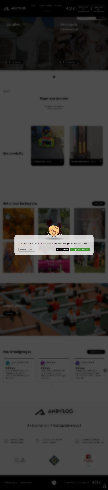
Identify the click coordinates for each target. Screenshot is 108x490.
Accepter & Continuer (80, 249)
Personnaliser (62, 249)
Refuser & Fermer (27, 249)
